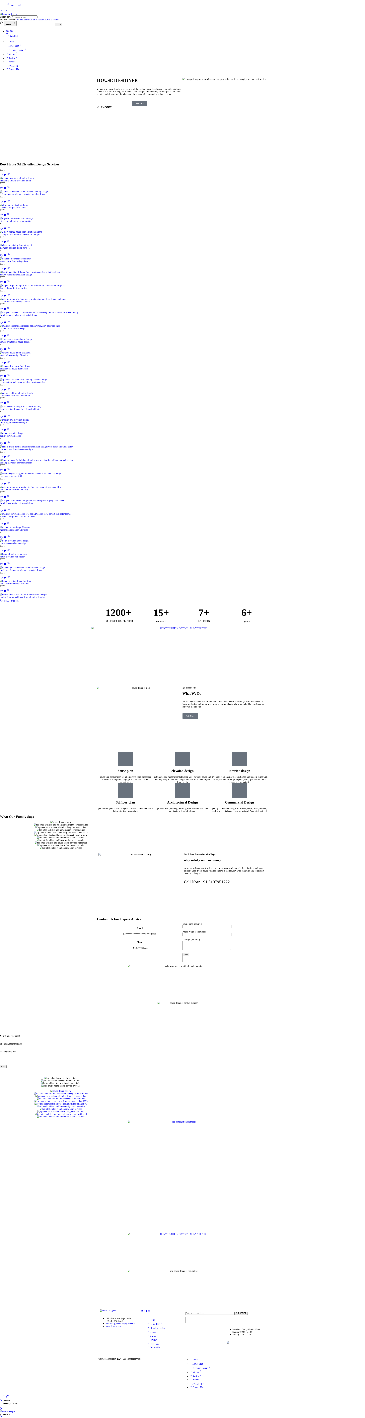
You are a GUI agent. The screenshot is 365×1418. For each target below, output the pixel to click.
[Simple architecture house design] (182, 339)
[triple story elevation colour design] (182, 218)
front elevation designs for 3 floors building (19, 409)
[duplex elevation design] (182, 433)
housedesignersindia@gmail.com (120, 1323)
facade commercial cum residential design (18, 315)
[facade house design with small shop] (182, 500)
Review (12, 61)
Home (11, 41)
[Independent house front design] (182, 366)
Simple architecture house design (15, 342)
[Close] (1, 1400)
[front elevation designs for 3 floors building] (182, 406)
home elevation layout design (13, 543)
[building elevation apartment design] (182, 460)
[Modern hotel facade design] (182, 326)
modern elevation (25, 19)
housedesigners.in (113, 1326)
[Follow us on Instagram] (149, 1311)
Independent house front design (14, 368)
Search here (5, 17)
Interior (12, 54)
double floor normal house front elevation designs (22, 597)
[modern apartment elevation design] (182, 178)
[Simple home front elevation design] (182, 272)
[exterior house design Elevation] (182, 352)
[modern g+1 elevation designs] (182, 420)
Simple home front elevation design (16, 274)
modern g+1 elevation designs (13, 422)
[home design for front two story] (182, 487)
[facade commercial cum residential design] (182, 312)
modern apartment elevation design (15, 180)
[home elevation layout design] (182, 540)
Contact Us (14, 69)
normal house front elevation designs (16, 449)
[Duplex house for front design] (182, 285)
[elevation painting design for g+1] (182, 245)
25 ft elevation (39, 19)
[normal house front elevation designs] (182, 446)
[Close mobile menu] (1, 1409)
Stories (12, 58)
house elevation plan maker (12, 556)
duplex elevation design (10, 436)
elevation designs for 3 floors (13, 207)
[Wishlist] (3, 175)
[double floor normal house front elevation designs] (182, 594)
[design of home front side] (182, 473)
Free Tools (13, 66)
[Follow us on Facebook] (144, 1311)
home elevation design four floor (14, 583)
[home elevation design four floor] (182, 581)
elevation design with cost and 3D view (18, 516)
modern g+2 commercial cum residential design (21, 570)
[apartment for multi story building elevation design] (182, 379)
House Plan (14, 46)
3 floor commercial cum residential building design (22, 194)
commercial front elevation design (15, 395)
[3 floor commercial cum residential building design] (182, 191)
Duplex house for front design (13, 288)
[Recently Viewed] (8, 1398)
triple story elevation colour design (15, 221)
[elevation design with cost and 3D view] (182, 514)
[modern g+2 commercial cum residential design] (182, 567)
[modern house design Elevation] (182, 527)
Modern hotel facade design (12, 328)
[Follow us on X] (142, 1311)
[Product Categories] (8, 31)
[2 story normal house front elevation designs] (182, 232)
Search (8, 24)
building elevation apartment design (16, 462)
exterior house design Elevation (14, 355)
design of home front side (11, 476)
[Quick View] (8, 175)
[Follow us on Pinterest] (146, 1311)
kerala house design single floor (14, 261)
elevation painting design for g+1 (15, 248)
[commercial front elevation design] (182, 393)
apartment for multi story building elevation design (22, 382)
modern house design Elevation (14, 530)
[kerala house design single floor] (182, 258)
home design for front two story (14, 489)
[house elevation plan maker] (182, 554)
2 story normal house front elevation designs (20, 234)
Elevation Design (16, 50)
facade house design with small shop (16, 503)
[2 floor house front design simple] (182, 299)
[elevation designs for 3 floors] (182, 205)
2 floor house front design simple (15, 301)
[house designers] (108, 1310)
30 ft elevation (52, 19)
